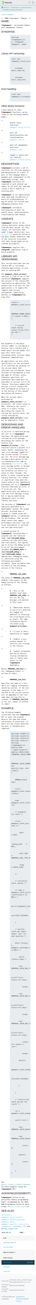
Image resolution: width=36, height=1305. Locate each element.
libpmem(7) (6, 1226)
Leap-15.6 (6, 1271)
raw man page (8, 1247)
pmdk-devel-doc (26, 7)
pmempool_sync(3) (17, 140)
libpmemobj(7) (18, 1226)
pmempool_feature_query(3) (21, 160)
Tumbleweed (15, 7)
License (18, 1301)
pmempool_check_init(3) (20, 127)
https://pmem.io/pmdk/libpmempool (17, 1184)
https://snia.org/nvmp (18, 1206)
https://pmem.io (9, 1229)
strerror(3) (17, 464)
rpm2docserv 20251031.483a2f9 (22, 1298)
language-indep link (9, 1242)
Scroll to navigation (7, 14)
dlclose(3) (6, 234)
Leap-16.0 (6, 1267)
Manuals (6, 7)
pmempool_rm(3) (16, 150)
